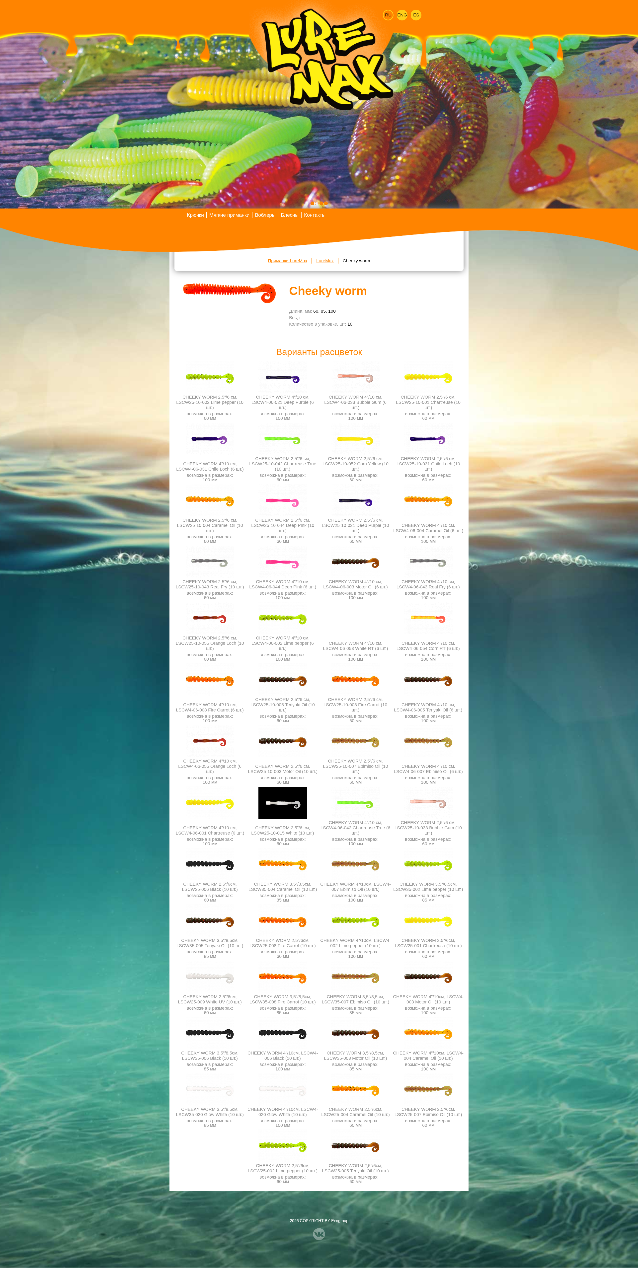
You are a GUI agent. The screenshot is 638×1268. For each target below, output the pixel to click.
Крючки (195, 215)
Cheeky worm (356, 260)
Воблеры (265, 215)
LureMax (325, 260)
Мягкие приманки (229, 215)
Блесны (290, 215)
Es (416, 14)
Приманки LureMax (287, 260)
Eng (402, 14)
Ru (388, 14)
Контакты (314, 215)
